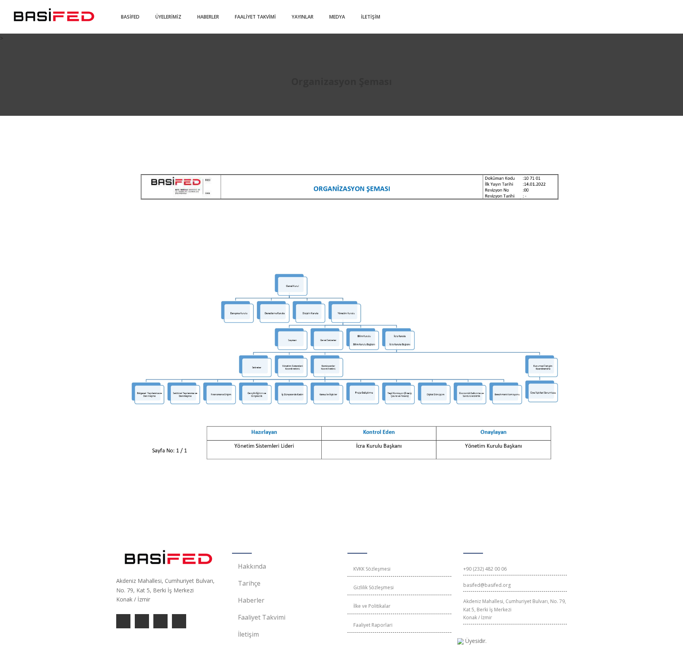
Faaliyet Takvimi (261, 617)
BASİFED (130, 16)
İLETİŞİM (370, 16)
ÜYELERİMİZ (168, 16)
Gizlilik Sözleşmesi (373, 587)
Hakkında (252, 566)
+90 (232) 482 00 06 (485, 568)
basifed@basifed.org (487, 585)
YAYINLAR (302, 16)
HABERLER (208, 16)
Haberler (251, 600)
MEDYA (337, 16)
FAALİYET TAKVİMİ (255, 16)
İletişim (248, 634)
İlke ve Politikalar (372, 606)
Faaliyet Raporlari (372, 625)
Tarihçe (249, 583)
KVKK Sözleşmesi (372, 568)
